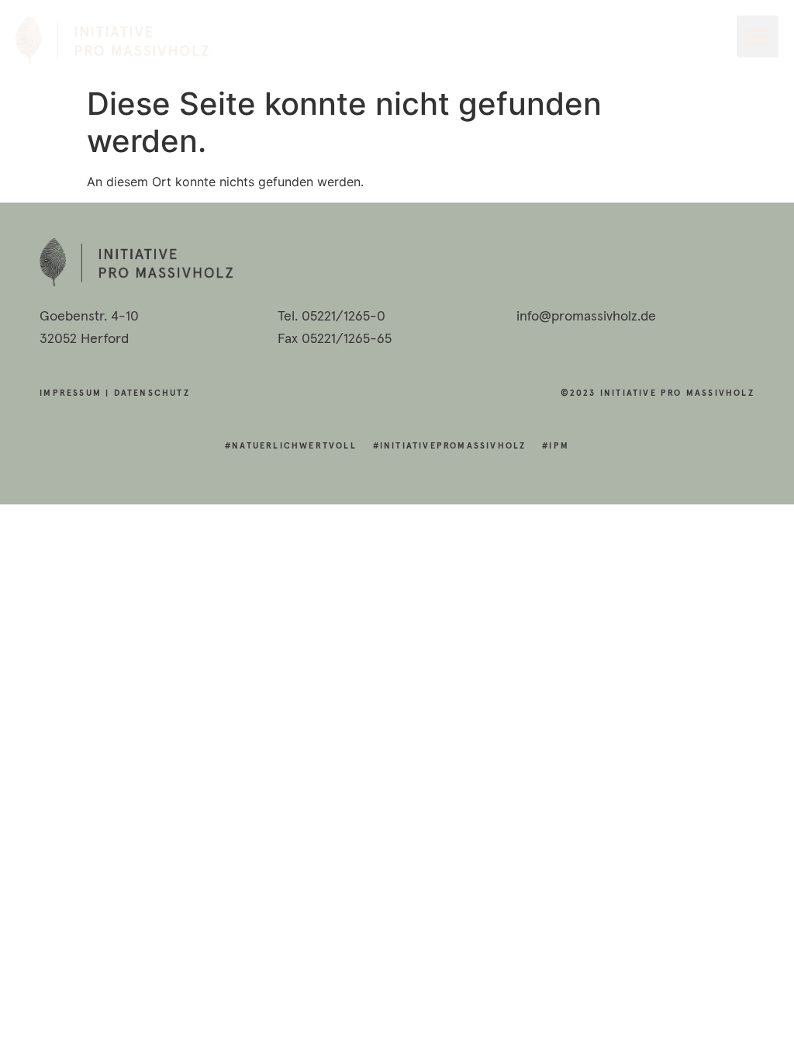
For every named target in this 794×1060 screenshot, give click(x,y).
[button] (757, 36)
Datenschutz (152, 393)
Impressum (71, 393)
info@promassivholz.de (586, 317)
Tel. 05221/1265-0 (331, 317)
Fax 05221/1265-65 (335, 339)
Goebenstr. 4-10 (89, 317)
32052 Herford (84, 339)
